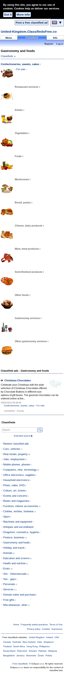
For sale (20, 69)
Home (16, 624)
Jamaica (20, 655)
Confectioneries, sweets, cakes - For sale (24, 405)
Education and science (16, 558)
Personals (9, 584)
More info (23, 14)
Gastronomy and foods (16, 542)
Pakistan (42, 651)
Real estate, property (15, 454)
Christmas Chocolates (18, 380)
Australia (16, 642)
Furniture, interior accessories (20, 506)
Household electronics (16, 480)
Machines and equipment (17, 521)
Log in (59, 44)
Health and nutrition (14, 563)
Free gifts (8, 599)
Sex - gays (9, 579)
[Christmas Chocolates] (55, 384)
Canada (7, 642)
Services (8, 589)
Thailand (7, 646)
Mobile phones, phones (16, 464)
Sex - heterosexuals (15, 573)
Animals (7, 553)
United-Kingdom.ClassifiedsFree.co (29, 31)
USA (57, 637)
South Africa (19, 646)
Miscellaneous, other (15, 605)
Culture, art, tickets (14, 490)
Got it (8, 14)
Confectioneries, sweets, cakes (20, 64)
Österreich (22, 651)
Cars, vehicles (11, 448)
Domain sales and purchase (19, 594)
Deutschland (9, 651)
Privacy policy (33, 629)
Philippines (44, 646)
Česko (41, 655)
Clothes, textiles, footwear (18, 511)
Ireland (49, 637)
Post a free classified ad (32, 22)
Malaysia (52, 651)
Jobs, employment (14, 459)
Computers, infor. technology (20, 469)
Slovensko (31, 655)
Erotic (6, 568)
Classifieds (7, 56)
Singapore (48, 642)
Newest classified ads (16, 443)
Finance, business (13, 537)
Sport (6, 516)
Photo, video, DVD (14, 485)
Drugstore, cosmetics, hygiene (21, 532)
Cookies (46, 629)
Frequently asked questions (34, 624)
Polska (49, 655)
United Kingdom (37, 637)
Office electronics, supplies (19, 475)
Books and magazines (16, 500)
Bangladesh (9, 655)
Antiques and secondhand (18, 527)
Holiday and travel (13, 547)
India (39, 642)
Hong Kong (32, 646)
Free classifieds (20, 664)
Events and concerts (15, 495)
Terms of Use (55, 624)
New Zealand (29, 642)
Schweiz (33, 651)
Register (48, 44)
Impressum (56, 629)
